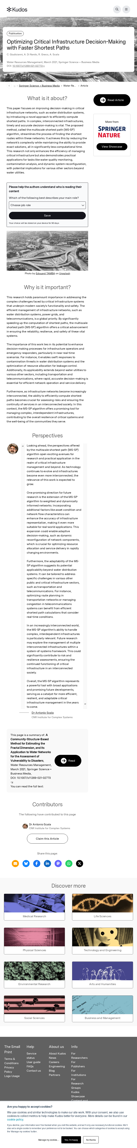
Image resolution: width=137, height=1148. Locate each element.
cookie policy (15, 1119)
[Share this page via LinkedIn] (47, 863)
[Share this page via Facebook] (36, 863)
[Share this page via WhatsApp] (68, 863)
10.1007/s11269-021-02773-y (28, 65)
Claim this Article (47, 838)
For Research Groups (77, 1083)
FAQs (30, 1066)
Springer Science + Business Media (39, 85)
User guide (33, 1062)
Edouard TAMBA (45, 273)
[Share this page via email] (15, 863)
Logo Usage (12, 1076)
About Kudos (57, 1053)
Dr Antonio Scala (43, 713)
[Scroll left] (9, 85)
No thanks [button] (91, 1139)
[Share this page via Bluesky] (26, 863)
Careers (54, 1062)
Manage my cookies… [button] (48, 1139)
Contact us (34, 1070)
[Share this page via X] (79, 863)
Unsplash (64, 273)
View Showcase (112, 146)
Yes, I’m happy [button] (71, 1139)
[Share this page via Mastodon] (58, 863)
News (52, 1057)
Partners (54, 1075)
